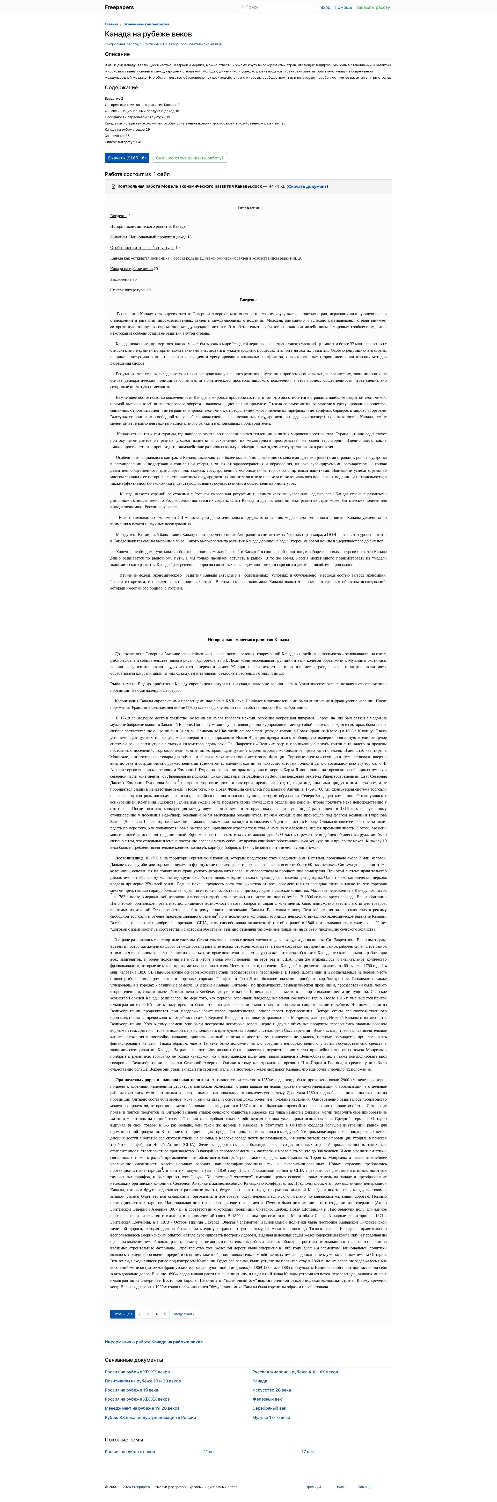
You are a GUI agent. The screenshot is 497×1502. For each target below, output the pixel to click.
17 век (308, 1451)
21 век (209, 1451)
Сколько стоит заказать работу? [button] (190, 157)
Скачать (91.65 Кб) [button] (127, 157)
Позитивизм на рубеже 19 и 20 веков (143, 1380)
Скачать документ (307, 186)
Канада (259, 1380)
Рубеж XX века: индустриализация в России (150, 1417)
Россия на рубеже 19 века (131, 1390)
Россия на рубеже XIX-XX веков (137, 1371)
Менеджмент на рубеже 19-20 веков (142, 1408)
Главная (111, 24)
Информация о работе (154, 1341)
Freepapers (141, 1487)
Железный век (267, 1399)
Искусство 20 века (271, 1390)
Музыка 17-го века (271, 1417)
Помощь (343, 7)
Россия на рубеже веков (130, 1451)
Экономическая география (146, 24)
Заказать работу (373, 7)
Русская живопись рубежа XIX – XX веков (295, 1371)
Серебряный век (269, 1408)
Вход (325, 7)
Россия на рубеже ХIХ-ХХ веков (137, 1399)
